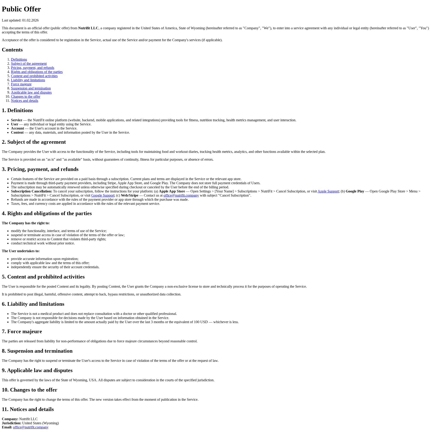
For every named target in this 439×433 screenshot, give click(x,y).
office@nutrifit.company (181, 195)
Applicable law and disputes (31, 92)
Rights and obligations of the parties (37, 72)
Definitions (19, 59)
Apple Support (328, 191)
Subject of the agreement (29, 63)
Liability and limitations (28, 80)
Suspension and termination (31, 88)
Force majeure (21, 84)
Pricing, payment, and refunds (32, 68)
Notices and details (24, 101)
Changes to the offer (25, 96)
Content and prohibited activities (34, 76)
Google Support (102, 195)
